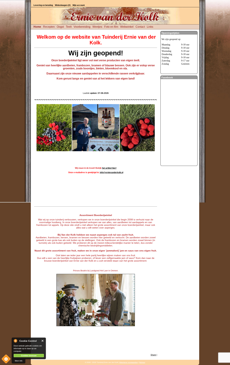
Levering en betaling (43, 5)
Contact (140, 26)
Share (153, 355)
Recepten (49, 26)
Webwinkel (127, 26)
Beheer (142, 362)
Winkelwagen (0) (63, 5)
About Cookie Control (15, 341)
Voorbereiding (82, 26)
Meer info (18, 361)
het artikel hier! (109, 168)
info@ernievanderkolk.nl (111, 172)
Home (37, 26)
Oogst (60, 26)
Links (150, 26)
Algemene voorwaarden (128, 362)
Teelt (69, 26)
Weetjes (97, 26)
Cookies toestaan (29, 356)
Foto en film (111, 26)
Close (43, 341)
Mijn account (79, 5)
